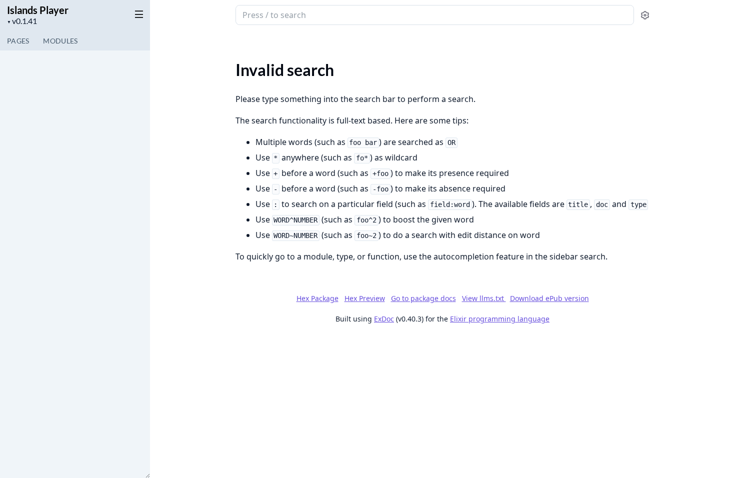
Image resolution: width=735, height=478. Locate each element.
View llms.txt (484, 298)
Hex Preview (364, 298)
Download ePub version (549, 298)
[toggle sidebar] (137, 14)
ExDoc (384, 319)
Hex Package (317, 298)
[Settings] (645, 15)
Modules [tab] (60, 40)
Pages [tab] (18, 40)
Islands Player (37, 10)
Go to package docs (423, 298)
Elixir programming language (500, 319)
